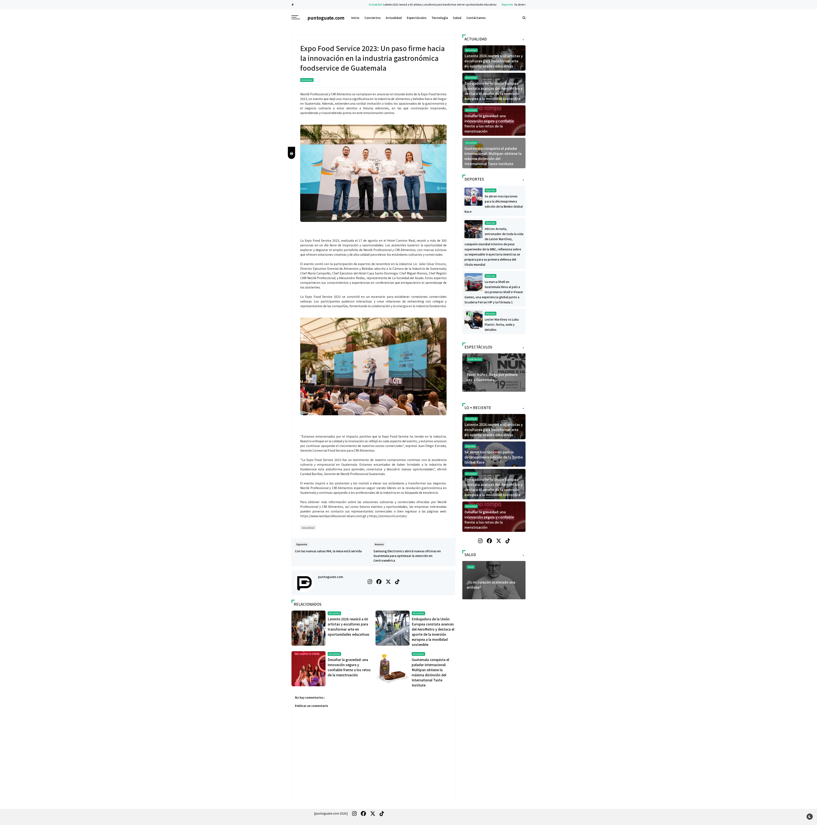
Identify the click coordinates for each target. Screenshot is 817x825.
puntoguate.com (330, 577)
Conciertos (372, 18)
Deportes (467, 4)
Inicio (355, 18)
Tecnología (439, 18)
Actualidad (335, 4)
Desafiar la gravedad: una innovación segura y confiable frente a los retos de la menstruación (489, 123)
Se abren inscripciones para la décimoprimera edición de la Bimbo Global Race (520, 4)
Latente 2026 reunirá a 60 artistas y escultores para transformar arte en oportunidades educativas (399, 4)
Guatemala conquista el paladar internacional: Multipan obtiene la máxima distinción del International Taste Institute (492, 156)
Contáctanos (476, 18)
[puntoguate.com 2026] (331, 813)
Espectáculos (416, 18)
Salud (457, 18)
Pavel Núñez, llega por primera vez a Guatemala (492, 377)
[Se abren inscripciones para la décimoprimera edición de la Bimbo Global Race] (473, 196)
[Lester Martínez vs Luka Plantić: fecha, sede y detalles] (473, 319)
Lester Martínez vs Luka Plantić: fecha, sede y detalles (502, 324)
